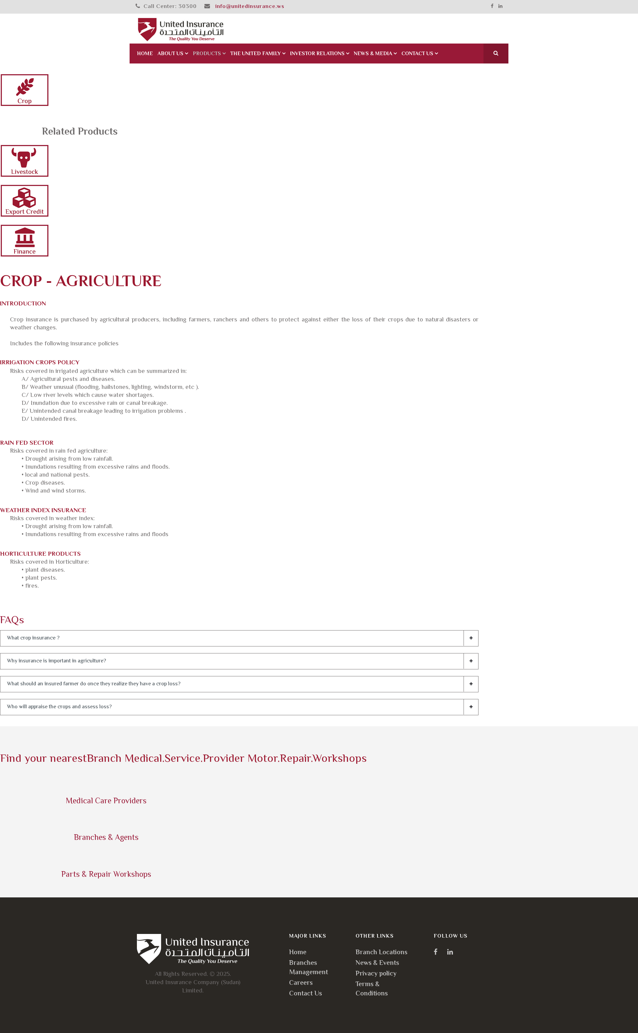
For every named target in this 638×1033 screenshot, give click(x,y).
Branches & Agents (106, 838)
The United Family (255, 54)
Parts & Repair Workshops (106, 875)
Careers (301, 983)
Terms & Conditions (372, 989)
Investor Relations (317, 54)
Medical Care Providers (106, 801)
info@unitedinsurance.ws (249, 6)
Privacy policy (376, 974)
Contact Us (417, 54)
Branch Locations (381, 953)
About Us (170, 54)
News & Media (373, 54)
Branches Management (308, 968)
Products (207, 54)
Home (145, 54)
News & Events (377, 963)
